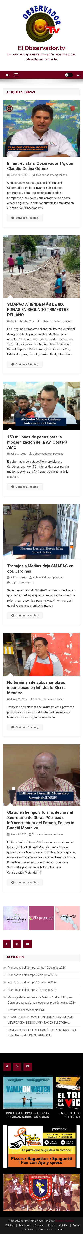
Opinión (63, 1225)
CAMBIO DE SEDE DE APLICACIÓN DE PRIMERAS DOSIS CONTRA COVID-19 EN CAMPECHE (43, 1032)
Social (76, 1225)
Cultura (39, 1225)
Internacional (45, 1229)
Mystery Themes (64, 1221)
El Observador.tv (41, 48)
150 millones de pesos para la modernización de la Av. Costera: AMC (37, 442)
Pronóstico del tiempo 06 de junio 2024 (32, 982)
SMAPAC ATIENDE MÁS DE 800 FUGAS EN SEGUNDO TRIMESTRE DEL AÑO (38, 309)
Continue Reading (27, 217)
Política (9, 1225)
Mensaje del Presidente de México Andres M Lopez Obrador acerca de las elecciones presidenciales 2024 (42, 1000)
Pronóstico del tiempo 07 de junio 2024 (32, 975)
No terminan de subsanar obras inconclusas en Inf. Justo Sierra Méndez (36, 687)
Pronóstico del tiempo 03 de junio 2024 (32, 989)
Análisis (28, 1229)
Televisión (24, 1225)
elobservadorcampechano (51, 174)
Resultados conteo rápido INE (26, 1010)
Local (51, 1225)
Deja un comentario (22, 582)
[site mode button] (69, 75)
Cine (60, 1229)
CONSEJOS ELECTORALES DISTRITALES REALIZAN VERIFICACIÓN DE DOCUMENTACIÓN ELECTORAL (40, 1020)
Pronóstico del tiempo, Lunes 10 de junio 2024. (37, 967)
